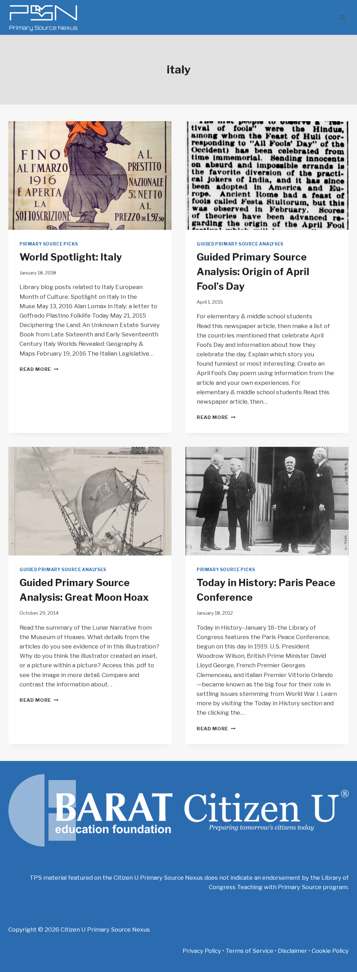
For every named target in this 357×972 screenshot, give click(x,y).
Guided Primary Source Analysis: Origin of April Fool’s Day (253, 271)
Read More (39, 369)
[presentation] (90, 175)
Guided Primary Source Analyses (240, 244)
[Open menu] (342, 17)
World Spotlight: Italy (71, 257)
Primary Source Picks (49, 244)
